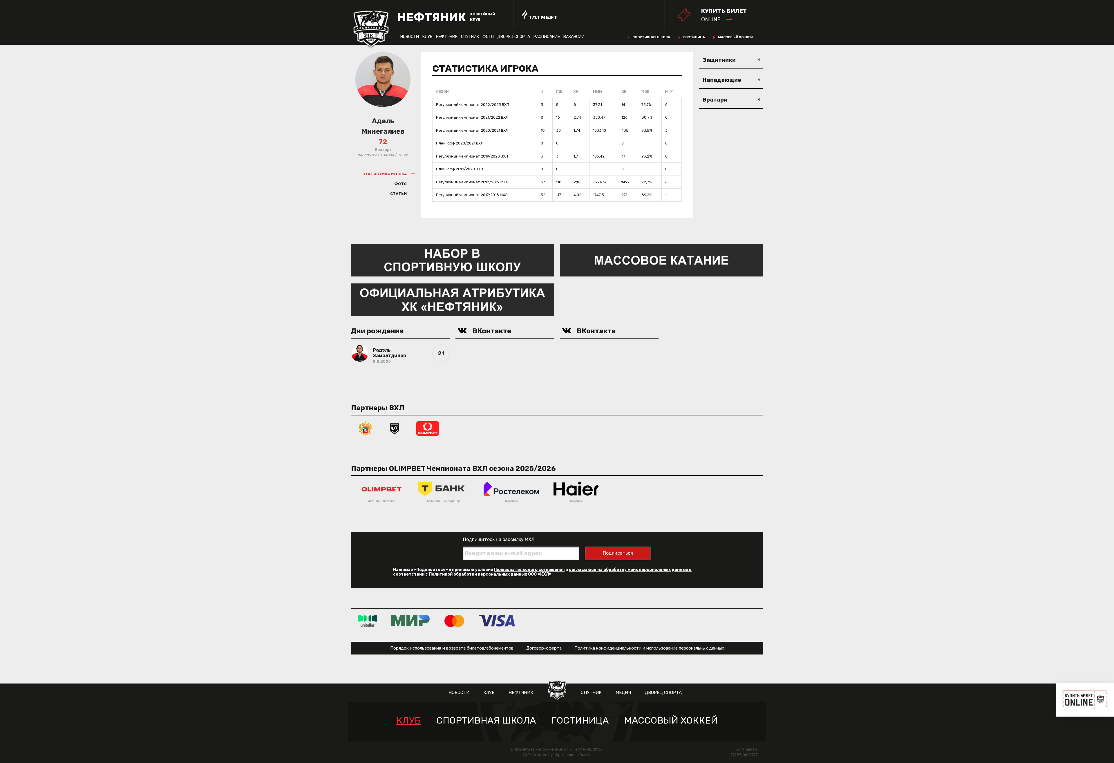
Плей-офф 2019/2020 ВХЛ (459, 169)
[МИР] (410, 620)
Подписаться (618, 553)
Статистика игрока (384, 174)
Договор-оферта (544, 648)
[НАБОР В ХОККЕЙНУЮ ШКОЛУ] (452, 260)
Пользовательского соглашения (529, 569)
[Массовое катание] (661, 260)
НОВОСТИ (409, 36)
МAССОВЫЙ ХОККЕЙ (671, 720)
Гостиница (694, 37)
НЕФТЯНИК (446, 36)
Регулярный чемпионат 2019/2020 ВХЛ (472, 156)
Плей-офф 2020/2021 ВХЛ (459, 143)
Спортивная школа (651, 37)
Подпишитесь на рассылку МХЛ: (499, 539)
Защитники (719, 60)
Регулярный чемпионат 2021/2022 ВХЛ (472, 117)
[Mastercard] (454, 620)
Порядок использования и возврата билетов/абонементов (451, 648)
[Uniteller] (367, 620)
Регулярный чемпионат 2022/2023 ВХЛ (472, 104)
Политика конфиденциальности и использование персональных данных (649, 648)
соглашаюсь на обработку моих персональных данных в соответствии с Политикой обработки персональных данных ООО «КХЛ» (542, 572)
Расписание (547, 36)
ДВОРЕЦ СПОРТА (513, 36)
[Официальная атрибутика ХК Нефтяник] (452, 299)
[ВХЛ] (394, 428)
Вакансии (574, 36)
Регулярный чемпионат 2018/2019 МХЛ (472, 182)
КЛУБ (427, 36)
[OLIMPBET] (427, 428)
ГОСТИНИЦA (580, 720)
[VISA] (497, 620)
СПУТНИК (470, 36)
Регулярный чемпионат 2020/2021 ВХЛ (472, 130)
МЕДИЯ (623, 692)
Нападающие (722, 80)
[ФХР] (365, 428)
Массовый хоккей (735, 37)
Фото (488, 36)
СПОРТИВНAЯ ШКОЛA (486, 720)
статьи (398, 193)
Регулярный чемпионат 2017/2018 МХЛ (472, 195)
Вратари (715, 99)
